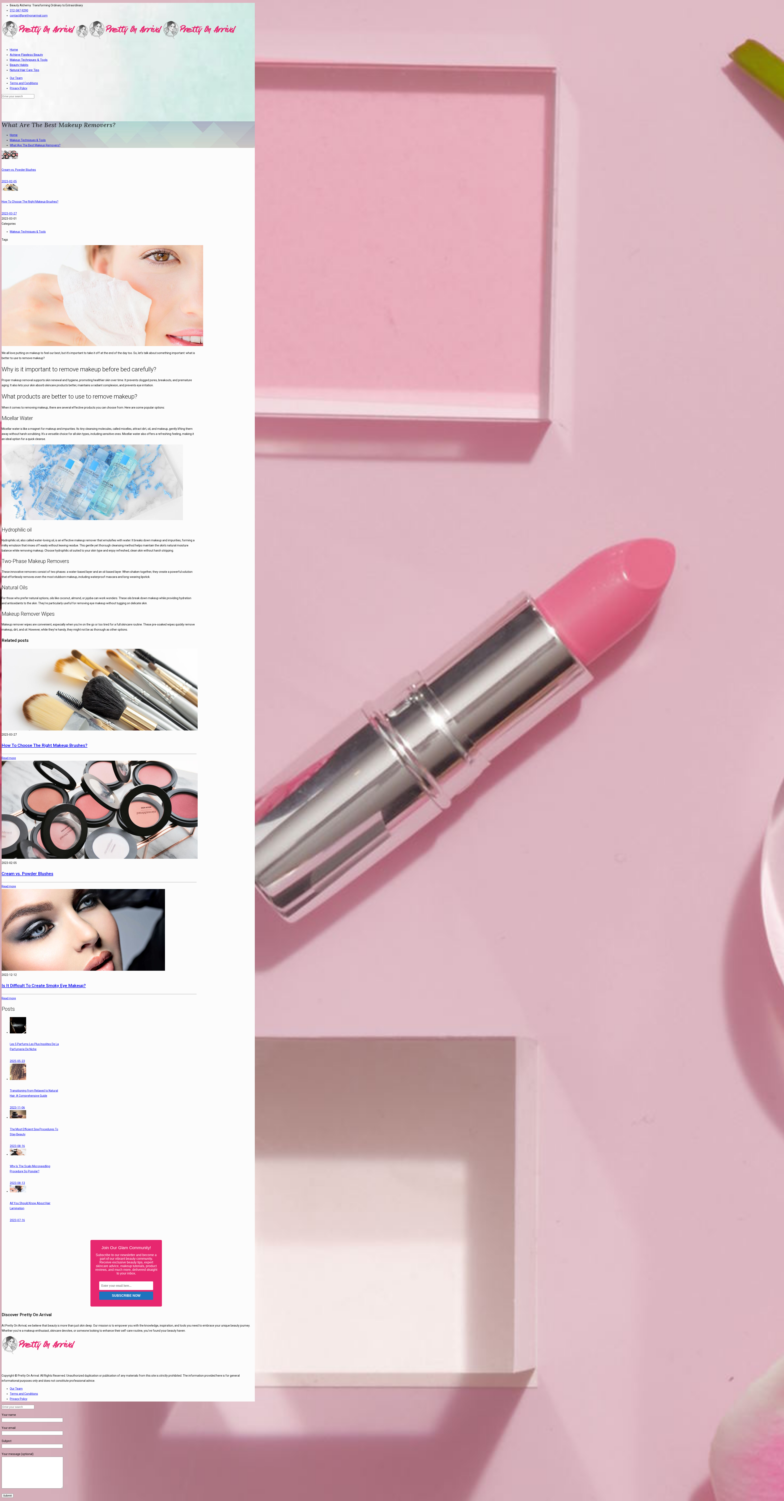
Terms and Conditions (24, 83)
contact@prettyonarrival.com (29, 15)
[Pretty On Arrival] (119, 38)
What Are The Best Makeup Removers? (35, 145)
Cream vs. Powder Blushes (27, 873)
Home (14, 135)
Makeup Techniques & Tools (28, 140)
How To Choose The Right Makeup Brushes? (44, 745)
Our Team (16, 78)
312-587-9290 (19, 10)
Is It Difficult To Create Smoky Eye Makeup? (44, 985)
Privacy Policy (18, 88)
